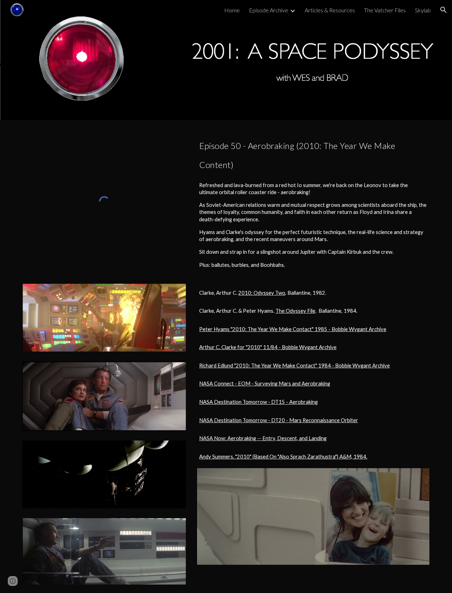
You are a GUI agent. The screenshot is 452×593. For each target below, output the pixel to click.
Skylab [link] (423, 10)
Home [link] (232, 10)
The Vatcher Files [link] (385, 10)
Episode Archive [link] (268, 10)
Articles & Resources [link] (330, 10)
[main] (313, 152)
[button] (443, 9)
